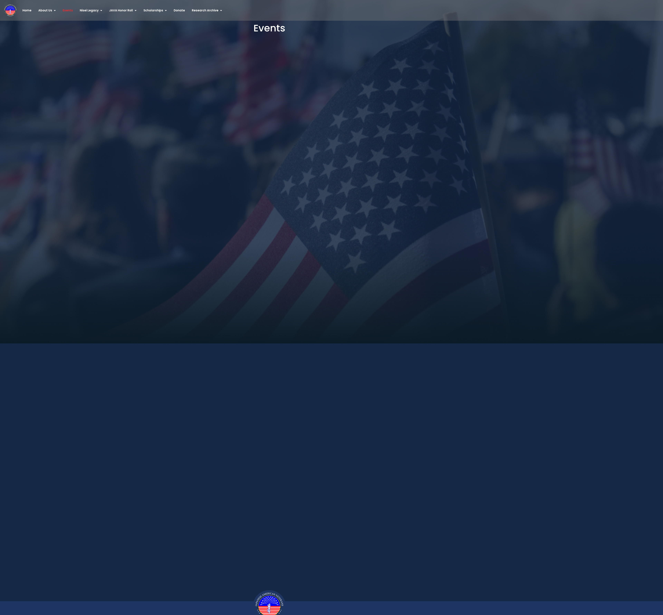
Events (68, 10)
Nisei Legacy (89, 10)
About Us (45, 10)
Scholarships (153, 10)
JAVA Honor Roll (121, 10)
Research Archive (205, 10)
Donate (179, 10)
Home (26, 10)
